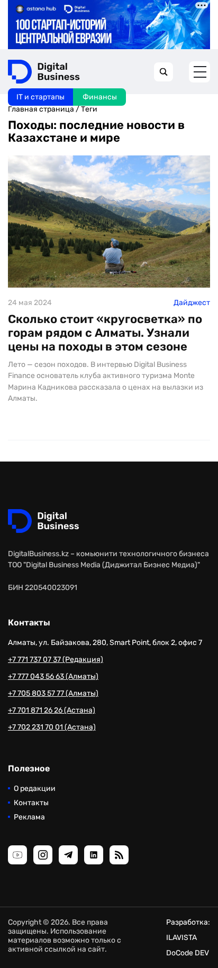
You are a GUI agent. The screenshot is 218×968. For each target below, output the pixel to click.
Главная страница (41, 109)
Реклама (29, 817)
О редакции (35, 788)
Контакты (31, 802)
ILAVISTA (181, 937)
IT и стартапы (40, 97)
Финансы (100, 97)
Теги (89, 109)
